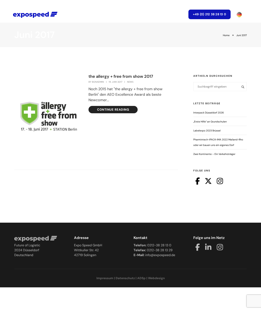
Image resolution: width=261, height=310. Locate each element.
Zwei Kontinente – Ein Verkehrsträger (214, 154)
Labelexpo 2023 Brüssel (207, 130)
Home (74, 14)
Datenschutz (125, 278)
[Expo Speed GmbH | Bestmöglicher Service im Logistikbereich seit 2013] (35, 14)
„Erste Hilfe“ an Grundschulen (210, 121)
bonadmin (98, 81)
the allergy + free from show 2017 (120, 76)
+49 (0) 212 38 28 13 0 (209, 14)
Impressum (104, 278)
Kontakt (173, 14)
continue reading (113, 110)
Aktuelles (116, 14)
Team (93, 14)
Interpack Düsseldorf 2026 (208, 112)
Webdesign (156, 278)
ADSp (141, 278)
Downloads (145, 14)
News (130, 81)
